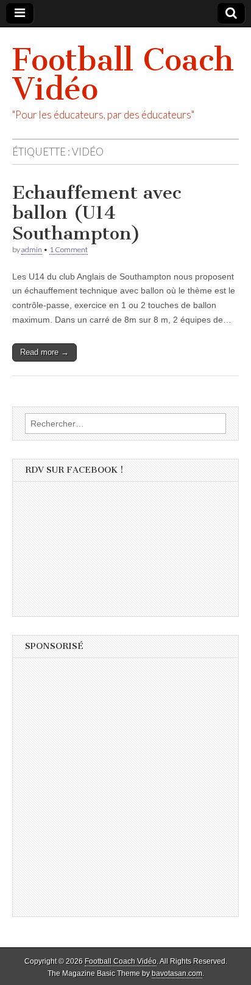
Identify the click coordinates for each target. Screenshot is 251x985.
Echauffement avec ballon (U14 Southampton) (96, 213)
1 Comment (68, 249)
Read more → (44, 352)
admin (31, 249)
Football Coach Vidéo (123, 74)
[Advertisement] (125, 791)
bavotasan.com (177, 973)
